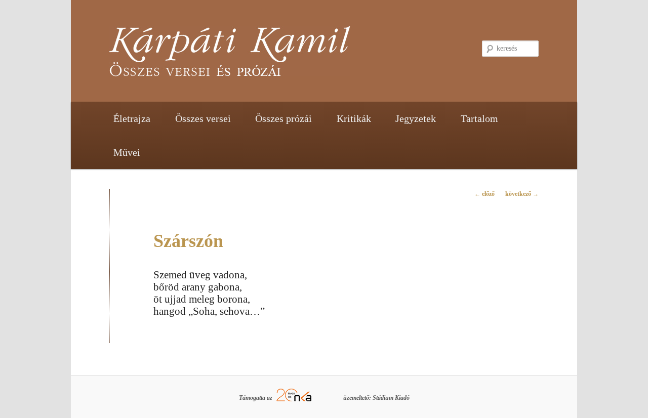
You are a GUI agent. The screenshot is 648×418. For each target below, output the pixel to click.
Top (624, 394)
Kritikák (354, 118)
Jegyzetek (415, 118)
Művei (126, 152)
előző (484, 193)
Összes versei (203, 118)
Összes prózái (283, 118)
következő (522, 193)
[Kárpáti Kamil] (255, 56)
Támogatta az (256, 397)
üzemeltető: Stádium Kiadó (376, 397)
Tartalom (479, 118)
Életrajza (131, 118)
